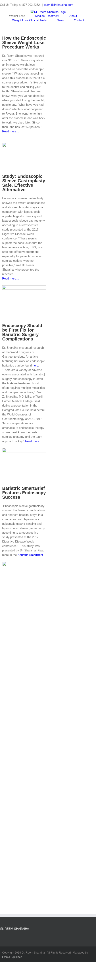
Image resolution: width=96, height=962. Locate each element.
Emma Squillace (12, 957)
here (35, 365)
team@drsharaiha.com (58, 4)
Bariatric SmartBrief (30, 555)
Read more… (10, 131)
